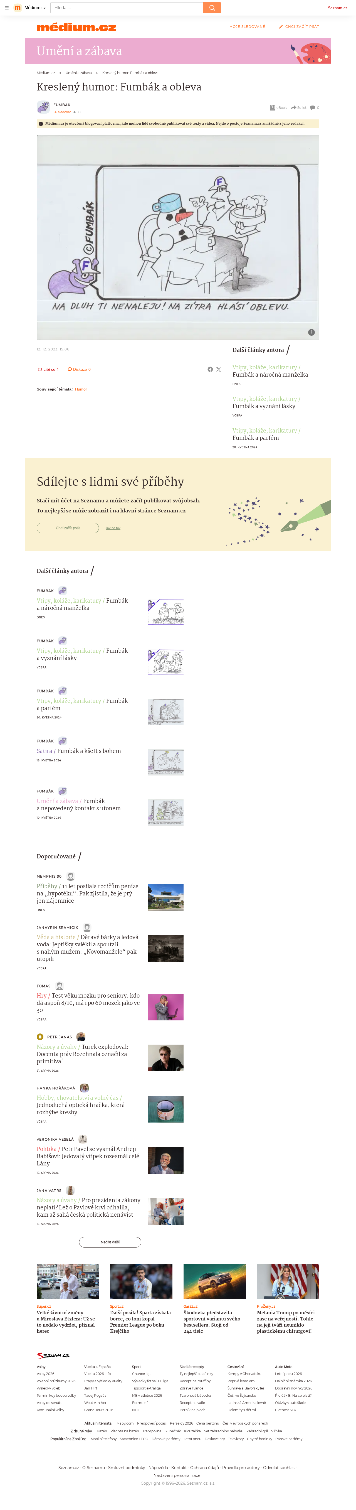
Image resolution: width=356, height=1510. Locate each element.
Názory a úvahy (57, 1047)
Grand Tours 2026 (98, 1410)
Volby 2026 (45, 1374)
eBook (281, 107)
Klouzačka (192, 1431)
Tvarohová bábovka (195, 1395)
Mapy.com (125, 1423)
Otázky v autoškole (290, 1403)
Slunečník (173, 1431)
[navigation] (6, 7)
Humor (81, 389)
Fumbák (61, 105)
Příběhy (47, 886)
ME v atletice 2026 (147, 1395)
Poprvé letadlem (241, 1381)
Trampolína (151, 1431)
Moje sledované (247, 26)
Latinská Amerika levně (247, 1403)
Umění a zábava (57, 801)
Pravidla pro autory (241, 1467)
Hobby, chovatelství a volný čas (77, 1098)
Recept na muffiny (195, 1381)
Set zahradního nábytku (223, 1431)
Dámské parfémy (166, 1439)
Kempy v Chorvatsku (244, 1374)
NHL (136, 1410)
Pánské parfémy (288, 1439)
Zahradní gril (257, 1431)
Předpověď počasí (152, 1423)
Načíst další (110, 1242)
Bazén (102, 1431)
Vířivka (276, 1431)
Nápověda (158, 1467)
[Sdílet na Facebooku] (210, 369)
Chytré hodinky (259, 1439)
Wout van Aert (96, 1403)
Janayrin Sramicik (57, 927)
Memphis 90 (49, 876)
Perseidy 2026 (181, 1423)
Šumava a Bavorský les (246, 1388)
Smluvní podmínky (126, 1467)
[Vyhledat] (212, 7)
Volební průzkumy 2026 (56, 1381)
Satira (44, 751)
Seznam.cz (337, 8)
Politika (47, 1149)
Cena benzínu (207, 1423)
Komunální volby (50, 1410)
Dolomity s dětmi (242, 1410)
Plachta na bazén (124, 1431)
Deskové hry (215, 1439)
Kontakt (179, 1467)
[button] (178, 237)
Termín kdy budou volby (56, 1395)
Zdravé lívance (191, 1388)
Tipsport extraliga (146, 1388)
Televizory (236, 1439)
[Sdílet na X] (218, 369)
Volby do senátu (50, 1403)
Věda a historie (56, 937)
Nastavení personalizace (177, 1475)
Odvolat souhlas (279, 1467)
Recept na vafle (192, 1403)
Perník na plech (193, 1410)
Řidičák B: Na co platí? (293, 1395)
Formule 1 (140, 1403)
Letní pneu (192, 1439)
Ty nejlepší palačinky (196, 1374)
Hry (42, 996)
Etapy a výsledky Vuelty (103, 1381)
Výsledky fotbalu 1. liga (150, 1381)
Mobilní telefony (104, 1439)
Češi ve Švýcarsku (242, 1395)
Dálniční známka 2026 (293, 1381)
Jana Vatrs (49, 1191)
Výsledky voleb (48, 1388)
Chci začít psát (302, 26)
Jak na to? (113, 528)
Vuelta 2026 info (97, 1374)
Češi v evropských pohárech (245, 1423)
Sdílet (301, 107)
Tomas (44, 986)
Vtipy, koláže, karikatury (265, 368)
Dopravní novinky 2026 (293, 1388)
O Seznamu (93, 1467)
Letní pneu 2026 (288, 1374)
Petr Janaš (59, 1037)
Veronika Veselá (55, 1139)
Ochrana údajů (204, 1467)
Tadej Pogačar (96, 1395)
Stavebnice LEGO (134, 1439)
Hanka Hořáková (56, 1088)
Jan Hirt (90, 1388)
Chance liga (142, 1374)
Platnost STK (285, 1410)
